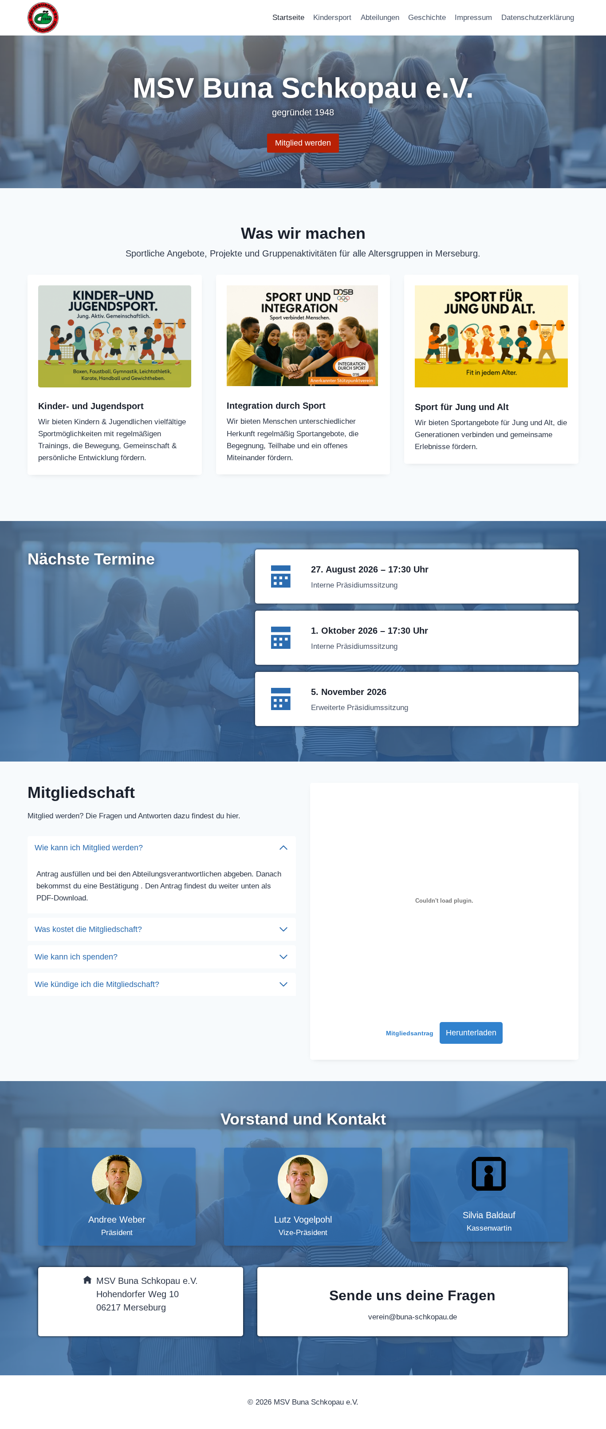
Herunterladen (471, 1032)
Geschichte (427, 17)
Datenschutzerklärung (537, 17)
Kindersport (332, 17)
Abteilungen (380, 17)
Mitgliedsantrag (409, 1033)
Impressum (473, 17)
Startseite (288, 17)
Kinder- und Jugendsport (91, 406)
